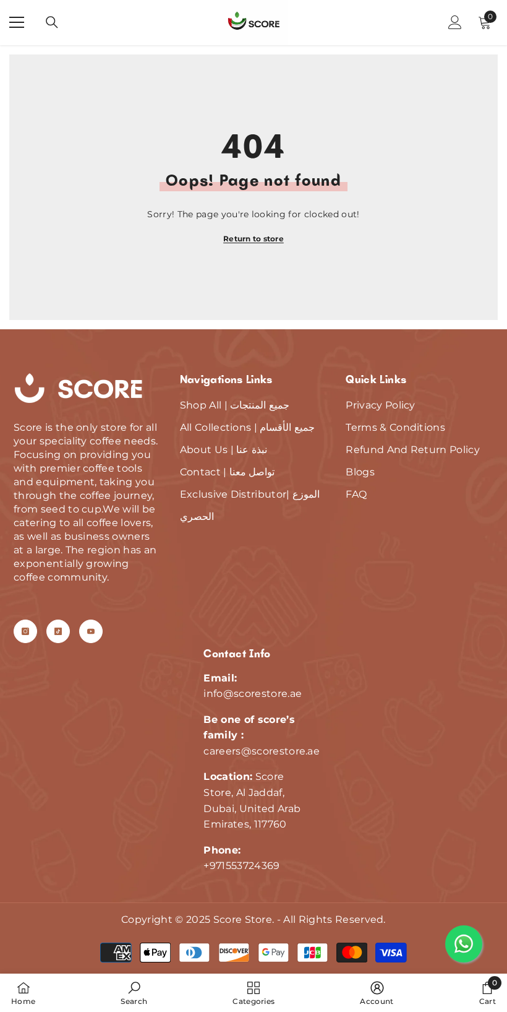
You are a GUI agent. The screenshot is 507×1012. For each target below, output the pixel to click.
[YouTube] (91, 631)
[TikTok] (58, 631)
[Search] (52, 22)
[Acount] (455, 22)
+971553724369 (241, 865)
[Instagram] (25, 631)
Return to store (253, 238)
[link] (133, 993)
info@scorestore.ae (252, 693)
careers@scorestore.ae (261, 751)
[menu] (16, 22)
